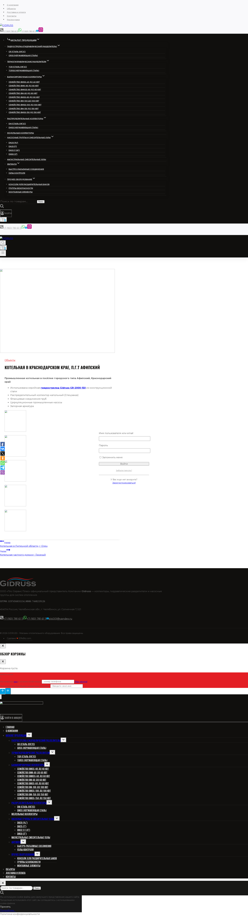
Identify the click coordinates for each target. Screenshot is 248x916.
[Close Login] (3, 646)
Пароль (103, 445)
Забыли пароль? (124, 470)
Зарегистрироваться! (124, 483)
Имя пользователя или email (116, 433)
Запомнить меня (112, 457)
